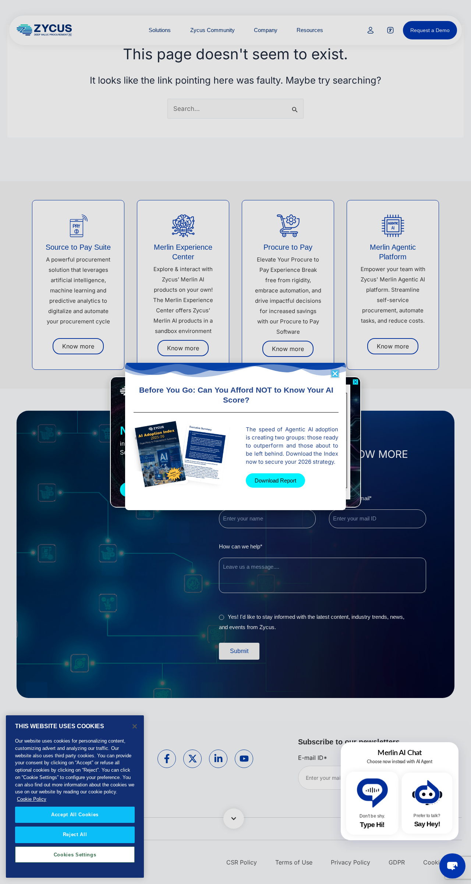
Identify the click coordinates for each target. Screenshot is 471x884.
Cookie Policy (31, 799)
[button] (355, 382)
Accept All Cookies (75, 814)
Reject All (75, 834)
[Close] (135, 726)
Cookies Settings (75, 854)
